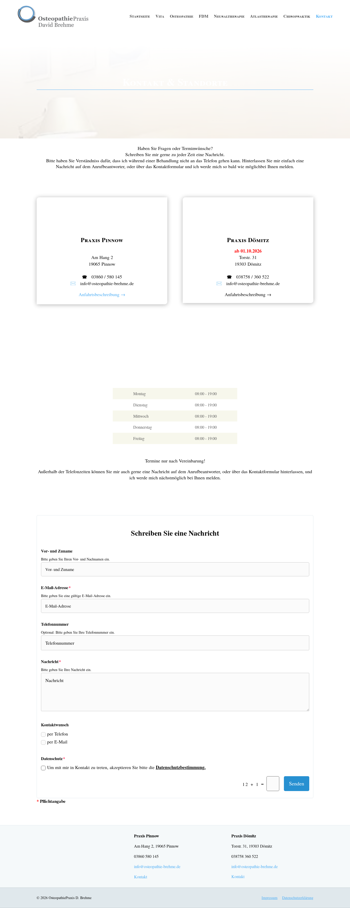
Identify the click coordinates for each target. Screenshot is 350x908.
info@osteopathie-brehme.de (157, 866)
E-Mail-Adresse (54, 587)
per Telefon (57, 734)
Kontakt (324, 16)
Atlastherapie (264, 16)
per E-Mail (57, 742)
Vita (160, 16)
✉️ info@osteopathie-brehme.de (102, 283)
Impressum (269, 897)
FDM (203, 16)
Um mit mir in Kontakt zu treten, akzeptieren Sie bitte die (126, 767)
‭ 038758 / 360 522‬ (248, 277)
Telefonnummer (55, 624)
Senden (296, 783)
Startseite (140, 16)
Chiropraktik (296, 16)
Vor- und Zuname (57, 551)
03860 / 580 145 (102, 277)
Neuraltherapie (229, 16)
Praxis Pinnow (102, 239)
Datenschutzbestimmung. (181, 767)
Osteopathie (181, 16)
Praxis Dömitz (248, 239)
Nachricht (49, 661)
